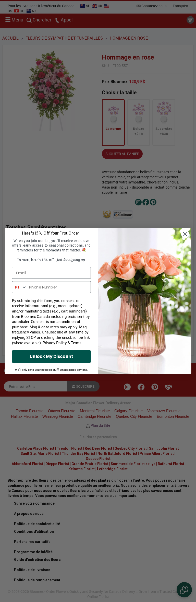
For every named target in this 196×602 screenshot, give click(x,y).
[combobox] (19, 287)
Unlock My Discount (51, 356)
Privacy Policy (55, 342)
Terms (76, 342)
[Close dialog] (185, 234)
